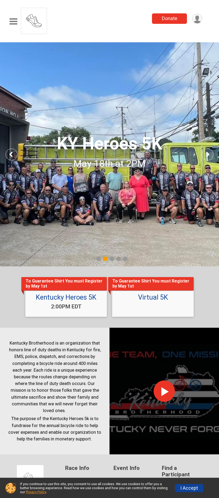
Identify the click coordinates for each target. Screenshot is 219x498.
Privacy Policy (36, 492)
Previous (15, 154)
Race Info (77, 468)
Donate (169, 18)
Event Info (127, 468)
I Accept (189, 488)
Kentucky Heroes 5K (66, 297)
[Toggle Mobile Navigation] (13, 21)
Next (211, 154)
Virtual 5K (153, 297)
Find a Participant (176, 471)
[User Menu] (197, 19)
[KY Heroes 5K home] (33, 19)
